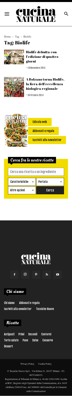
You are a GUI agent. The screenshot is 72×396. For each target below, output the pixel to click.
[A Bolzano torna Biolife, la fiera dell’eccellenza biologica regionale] (14, 87)
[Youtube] (58, 275)
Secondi (32, 334)
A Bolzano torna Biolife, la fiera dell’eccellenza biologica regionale (45, 84)
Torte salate (11, 340)
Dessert (8, 346)
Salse (35, 340)
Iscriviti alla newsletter (17, 309)
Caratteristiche (19, 181)
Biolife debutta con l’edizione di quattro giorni (42, 56)
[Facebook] (14, 275)
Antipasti (9, 334)
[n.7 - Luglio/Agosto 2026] (16, 131)
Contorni (46, 334)
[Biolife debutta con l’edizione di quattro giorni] (14, 57)
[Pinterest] (36, 275)
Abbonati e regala (29, 303)
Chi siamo (9, 303)
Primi (21, 334)
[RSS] (47, 275)
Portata (43, 181)
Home (7, 36)
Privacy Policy (27, 363)
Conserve (47, 340)
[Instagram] (25, 274)
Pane (25, 340)
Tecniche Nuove (45, 309)
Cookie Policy (45, 363)
